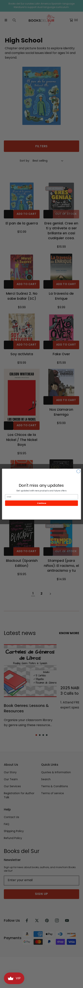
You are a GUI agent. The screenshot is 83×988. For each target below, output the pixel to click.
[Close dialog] (78, 471)
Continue (41, 503)
